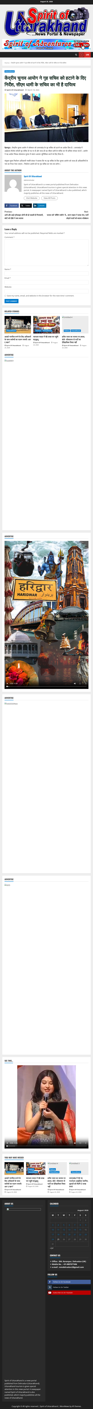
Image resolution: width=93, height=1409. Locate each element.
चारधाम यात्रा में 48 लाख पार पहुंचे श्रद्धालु (45, 338)
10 (53, 1229)
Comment (10, 237)
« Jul (51, 1248)
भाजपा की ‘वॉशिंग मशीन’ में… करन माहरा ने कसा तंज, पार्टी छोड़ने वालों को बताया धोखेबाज (67, 215)
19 (64, 1234)
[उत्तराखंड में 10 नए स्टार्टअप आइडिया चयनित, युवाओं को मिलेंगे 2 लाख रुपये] (78, 1168)
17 (53, 1234)
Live (87, 54)
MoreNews (64, 1406)
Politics (67, 331)
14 (75, 1229)
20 (69, 1234)
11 (58, 1229)
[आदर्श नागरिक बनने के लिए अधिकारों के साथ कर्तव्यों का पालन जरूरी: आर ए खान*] (18, 324)
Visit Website (31, 198)
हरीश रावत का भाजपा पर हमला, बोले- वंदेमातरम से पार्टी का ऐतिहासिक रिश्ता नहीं (73, 339)
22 (80, 1234)
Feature (38, 331)
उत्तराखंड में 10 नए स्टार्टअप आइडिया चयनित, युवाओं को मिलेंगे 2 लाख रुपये (78, 1182)
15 (80, 1229)
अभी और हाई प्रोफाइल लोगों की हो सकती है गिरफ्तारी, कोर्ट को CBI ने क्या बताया (24, 215)
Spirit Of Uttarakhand (15, 90)
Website (8, 287)
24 (53, 1239)
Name (8, 269)
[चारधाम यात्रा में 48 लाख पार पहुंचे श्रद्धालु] (46, 324)
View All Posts (49, 198)
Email (8, 278)
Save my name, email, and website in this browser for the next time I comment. (40, 295)
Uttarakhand (9, 71)
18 (58, 1234)
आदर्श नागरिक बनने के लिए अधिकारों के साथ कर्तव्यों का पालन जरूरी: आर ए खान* (18, 339)
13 (69, 1229)
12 (64, 1229)
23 (86, 1234)
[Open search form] (76, 55)
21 (75, 1234)
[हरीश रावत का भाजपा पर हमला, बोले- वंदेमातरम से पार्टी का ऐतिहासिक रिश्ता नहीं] (75, 324)
